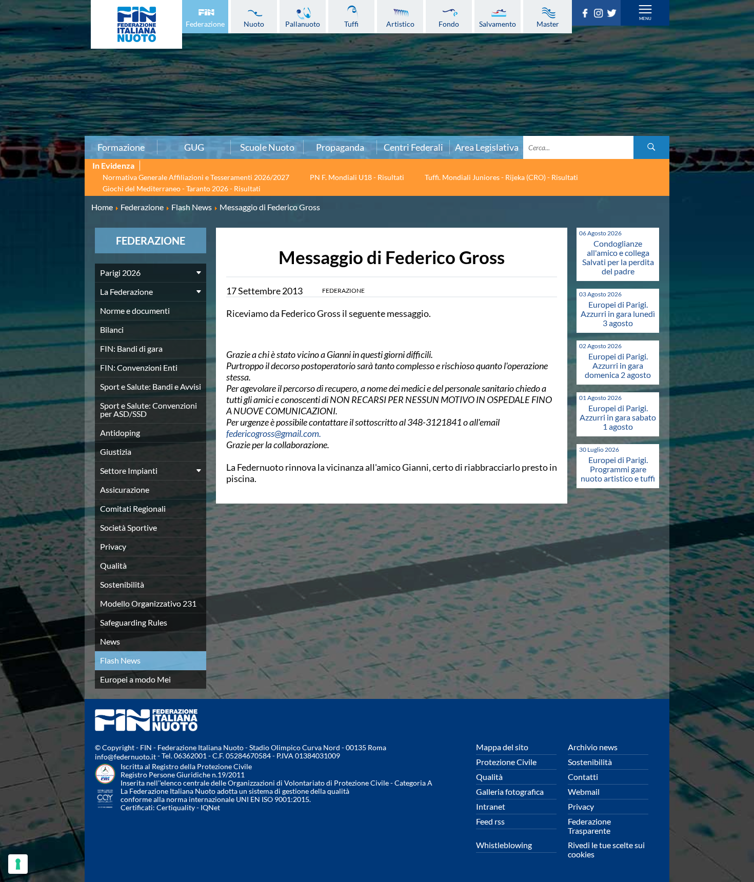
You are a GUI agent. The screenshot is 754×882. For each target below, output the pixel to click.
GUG (194, 147)
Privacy (113, 546)
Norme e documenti (135, 310)
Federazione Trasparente (589, 825)
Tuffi (351, 23)
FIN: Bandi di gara (131, 348)
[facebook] (586, 14)
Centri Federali (413, 147)
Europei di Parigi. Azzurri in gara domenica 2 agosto (618, 365)
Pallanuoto (302, 23)
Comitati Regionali (133, 508)
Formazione (121, 147)
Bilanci (112, 329)
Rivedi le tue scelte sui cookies (606, 849)
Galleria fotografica (510, 791)
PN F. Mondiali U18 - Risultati (357, 177)
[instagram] (600, 14)
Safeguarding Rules (133, 622)
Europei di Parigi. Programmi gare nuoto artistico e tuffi (618, 469)
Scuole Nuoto (267, 147)
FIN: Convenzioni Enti (138, 367)
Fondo (449, 23)
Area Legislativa (487, 147)
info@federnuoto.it (125, 756)
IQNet (210, 807)
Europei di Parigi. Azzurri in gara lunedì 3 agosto (618, 313)
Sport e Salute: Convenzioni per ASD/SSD (148, 409)
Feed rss (490, 821)
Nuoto (254, 23)
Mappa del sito (502, 747)
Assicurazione (124, 489)
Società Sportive (128, 527)
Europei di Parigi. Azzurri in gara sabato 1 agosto (618, 417)
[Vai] (651, 147)
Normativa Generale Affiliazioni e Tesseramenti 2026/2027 (196, 177)
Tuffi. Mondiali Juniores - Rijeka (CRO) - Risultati (501, 177)
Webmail (584, 791)
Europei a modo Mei (135, 679)
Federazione (205, 23)
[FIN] (136, 24)
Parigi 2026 (120, 272)
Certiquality (175, 807)
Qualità (113, 565)
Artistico (400, 23)
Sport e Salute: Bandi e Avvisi (150, 386)
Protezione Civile (506, 762)
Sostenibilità (122, 584)
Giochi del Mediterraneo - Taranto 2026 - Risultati (182, 188)
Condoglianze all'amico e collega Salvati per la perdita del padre (618, 257)
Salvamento (497, 23)
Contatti (583, 776)
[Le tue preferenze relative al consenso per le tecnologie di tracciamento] (18, 864)
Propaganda (340, 147)
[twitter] (613, 14)
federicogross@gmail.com (272, 433)
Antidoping (120, 432)
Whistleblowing (504, 845)
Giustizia (115, 451)
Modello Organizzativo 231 (148, 603)
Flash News (120, 660)
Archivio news (593, 747)
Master (548, 23)
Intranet (490, 806)
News (110, 641)
